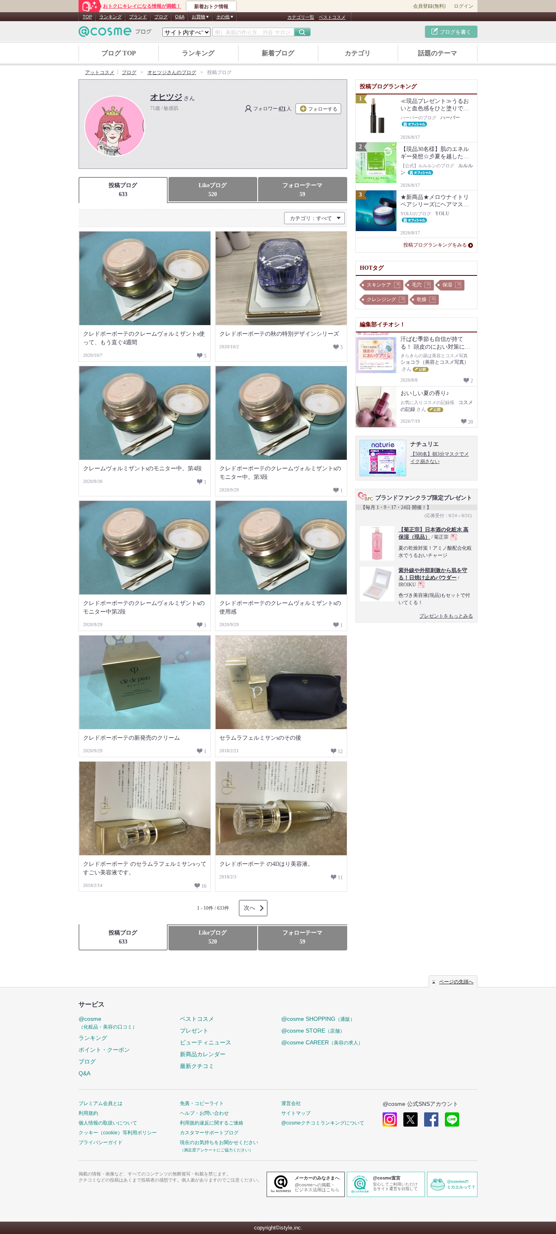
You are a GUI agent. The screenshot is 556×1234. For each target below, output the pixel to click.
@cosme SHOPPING (318, 1019)
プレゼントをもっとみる (446, 616)
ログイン (463, 6)
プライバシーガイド (101, 1142)
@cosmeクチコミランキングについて (322, 1123)
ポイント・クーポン (104, 1049)
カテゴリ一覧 (300, 17)
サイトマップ (296, 1113)
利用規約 (88, 1113)
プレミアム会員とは (101, 1103)
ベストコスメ (332, 17)
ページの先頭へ (456, 982)
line (452, 1119)
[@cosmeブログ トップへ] (115, 31)
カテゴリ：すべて (311, 218)
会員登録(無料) (429, 6)
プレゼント (194, 1030)
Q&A (179, 16)
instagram (390, 1119)
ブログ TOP (118, 53)
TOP (87, 16)
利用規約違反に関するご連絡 (211, 1123)
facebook (431, 1119)
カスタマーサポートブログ (209, 1133)
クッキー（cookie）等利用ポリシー (118, 1133)
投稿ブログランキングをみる (435, 245)
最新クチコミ (197, 1066)
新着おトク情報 (211, 6)
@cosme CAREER (322, 1042)
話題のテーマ (437, 53)
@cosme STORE (313, 1030)
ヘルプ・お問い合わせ (204, 1113)
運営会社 (291, 1103)
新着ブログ (278, 53)
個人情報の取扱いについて (108, 1123)
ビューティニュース (205, 1042)
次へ (249, 908)
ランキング (110, 16)
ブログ (161, 16)
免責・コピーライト (202, 1103)
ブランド (138, 16)
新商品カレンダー (202, 1054)
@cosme (108, 1023)
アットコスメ (99, 72)
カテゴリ (358, 53)
